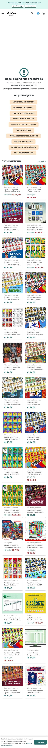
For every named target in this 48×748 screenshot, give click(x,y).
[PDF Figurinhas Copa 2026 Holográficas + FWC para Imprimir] (35, 288)
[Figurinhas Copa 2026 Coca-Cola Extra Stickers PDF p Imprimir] (12, 358)
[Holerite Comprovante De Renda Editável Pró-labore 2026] (12, 609)
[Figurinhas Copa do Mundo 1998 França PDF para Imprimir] (35, 323)
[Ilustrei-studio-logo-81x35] (11, 13)
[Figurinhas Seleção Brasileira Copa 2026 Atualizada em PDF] (12, 465)
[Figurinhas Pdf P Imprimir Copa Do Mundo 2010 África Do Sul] (35, 393)
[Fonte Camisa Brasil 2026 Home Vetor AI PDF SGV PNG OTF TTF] (35, 609)
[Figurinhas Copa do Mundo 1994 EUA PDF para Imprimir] (35, 428)
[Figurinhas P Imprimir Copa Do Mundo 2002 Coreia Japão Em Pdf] (35, 358)
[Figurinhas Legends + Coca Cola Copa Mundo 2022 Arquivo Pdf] (12, 574)
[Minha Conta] (38, 14)
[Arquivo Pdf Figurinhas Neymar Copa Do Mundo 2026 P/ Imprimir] (35, 254)
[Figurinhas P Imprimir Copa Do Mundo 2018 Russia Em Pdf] (12, 254)
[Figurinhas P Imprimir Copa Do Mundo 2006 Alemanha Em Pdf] (12, 393)
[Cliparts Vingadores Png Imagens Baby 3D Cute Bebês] (12, 538)
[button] (2, 13)
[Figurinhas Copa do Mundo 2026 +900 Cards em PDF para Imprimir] (35, 182)
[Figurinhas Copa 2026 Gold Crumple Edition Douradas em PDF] (35, 465)
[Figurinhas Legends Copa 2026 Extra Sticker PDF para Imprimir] (12, 182)
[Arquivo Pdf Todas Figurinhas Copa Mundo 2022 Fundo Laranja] (12, 682)
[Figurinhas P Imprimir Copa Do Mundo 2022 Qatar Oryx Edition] (35, 501)
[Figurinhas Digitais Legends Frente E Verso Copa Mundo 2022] (12, 323)
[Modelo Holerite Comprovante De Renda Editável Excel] (35, 645)
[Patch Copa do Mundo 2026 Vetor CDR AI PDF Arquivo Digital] (35, 218)
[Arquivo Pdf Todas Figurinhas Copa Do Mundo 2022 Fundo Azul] (12, 218)
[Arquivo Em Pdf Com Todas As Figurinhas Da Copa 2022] (12, 428)
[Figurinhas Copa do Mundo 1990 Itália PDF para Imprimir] (35, 574)
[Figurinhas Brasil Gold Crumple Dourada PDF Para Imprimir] (12, 501)
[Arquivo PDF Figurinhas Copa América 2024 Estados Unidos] (35, 682)
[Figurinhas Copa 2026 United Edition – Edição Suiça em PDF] (12, 645)
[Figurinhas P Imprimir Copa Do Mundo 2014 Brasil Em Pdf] (12, 288)
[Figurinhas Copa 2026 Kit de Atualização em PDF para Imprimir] (35, 538)
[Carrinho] (44, 13)
